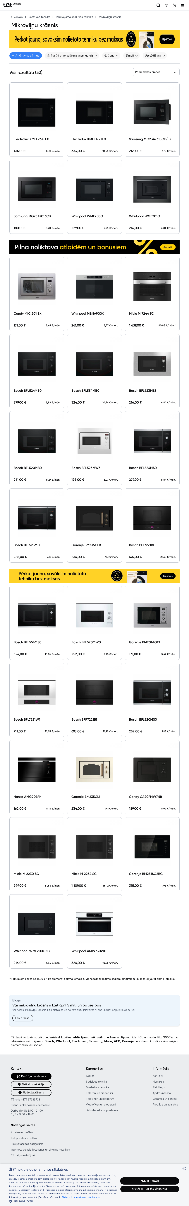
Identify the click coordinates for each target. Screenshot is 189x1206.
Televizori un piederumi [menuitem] (100, 1098)
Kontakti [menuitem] (158, 1075)
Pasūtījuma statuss (33, 1076)
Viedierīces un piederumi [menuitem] (101, 1104)
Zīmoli (130, 55)
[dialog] (94, 1185)
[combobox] (156, 72)
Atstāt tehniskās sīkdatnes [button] (149, 1188)
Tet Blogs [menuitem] (159, 1087)
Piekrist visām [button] (149, 1180)
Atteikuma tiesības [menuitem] (22, 1132)
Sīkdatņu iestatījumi (23, 1155)
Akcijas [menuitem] (90, 1075)
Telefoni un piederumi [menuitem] (99, 1093)
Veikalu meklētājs (33, 1084)
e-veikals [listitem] (17, 16)
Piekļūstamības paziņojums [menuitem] (27, 1143)
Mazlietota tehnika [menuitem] (97, 1087)
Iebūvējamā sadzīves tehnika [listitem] (74, 16)
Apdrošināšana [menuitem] (162, 1093)
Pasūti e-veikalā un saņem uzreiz (72, 55)
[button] (64, 1201)
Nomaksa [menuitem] (158, 1081)
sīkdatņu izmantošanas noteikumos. (80, 1197)
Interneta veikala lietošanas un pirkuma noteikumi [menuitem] (41, 1149)
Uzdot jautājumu (33, 1092)
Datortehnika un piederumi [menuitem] (102, 1110)
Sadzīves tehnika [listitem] (39, 16)
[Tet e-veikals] (12, 5)
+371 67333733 (30, 1099)
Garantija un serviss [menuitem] (164, 1098)
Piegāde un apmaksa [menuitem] (165, 1104)
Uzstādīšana (153, 55)
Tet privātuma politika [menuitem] (24, 1138)
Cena (111, 55)
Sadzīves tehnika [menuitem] (96, 1081)
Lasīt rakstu (22, 1018)
